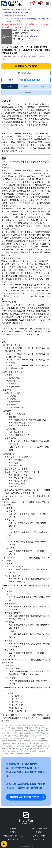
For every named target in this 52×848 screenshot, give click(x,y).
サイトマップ (39, 839)
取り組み (39, 832)
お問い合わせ (13, 839)
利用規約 (13, 832)
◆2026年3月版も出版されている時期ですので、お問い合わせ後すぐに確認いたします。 (25, 26)
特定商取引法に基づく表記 (13, 835)
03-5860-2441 (27, 823)
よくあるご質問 (39, 835)
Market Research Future (26, 36)
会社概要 (13, 828)
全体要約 (10, 86)
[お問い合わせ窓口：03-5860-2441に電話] (4, 844)
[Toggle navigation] (47, 3)
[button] (32, 3)
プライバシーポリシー (39, 828)
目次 (42, 86)
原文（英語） (26, 92)
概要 (26, 86)
